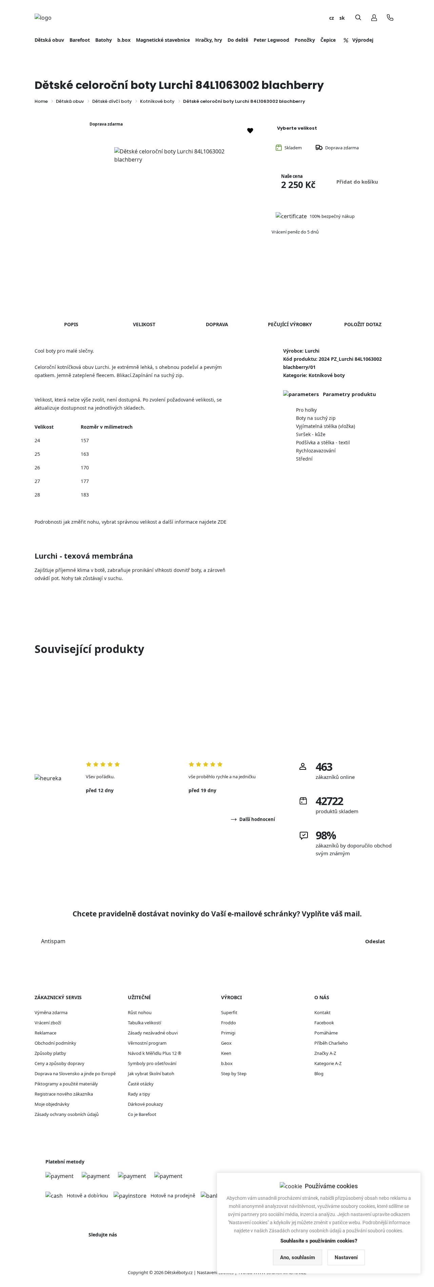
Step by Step (233, 1073)
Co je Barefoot (142, 1114)
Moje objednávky (52, 1104)
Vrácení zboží (48, 1023)
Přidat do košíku (357, 181)
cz (331, 18)
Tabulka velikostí (144, 1023)
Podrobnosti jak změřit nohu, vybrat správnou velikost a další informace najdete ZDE (130, 522)
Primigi (228, 1033)
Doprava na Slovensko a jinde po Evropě (75, 1073)
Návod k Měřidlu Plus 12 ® (154, 1053)
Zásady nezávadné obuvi (153, 1033)
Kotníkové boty (157, 101)
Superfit (229, 1012)
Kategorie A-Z (327, 1063)
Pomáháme (326, 1033)
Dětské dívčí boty (112, 101)
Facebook (324, 1023)
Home (41, 101)
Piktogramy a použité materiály (66, 1084)
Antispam (53, 941)
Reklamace (45, 1033)
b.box (227, 1063)
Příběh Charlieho (331, 1043)
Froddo (228, 1023)
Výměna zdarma (51, 1012)
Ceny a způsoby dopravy (59, 1063)
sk (342, 18)
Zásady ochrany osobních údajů (67, 1114)
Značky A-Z (325, 1053)
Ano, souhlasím (297, 1257)
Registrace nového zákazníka (64, 1094)
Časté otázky (141, 1084)
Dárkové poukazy (145, 1104)
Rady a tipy (139, 1094)
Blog (318, 1073)
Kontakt (322, 1012)
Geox (226, 1043)
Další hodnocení (257, 819)
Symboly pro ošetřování (152, 1063)
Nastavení (346, 1257)
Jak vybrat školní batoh (151, 1073)
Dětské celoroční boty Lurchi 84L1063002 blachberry (244, 101)
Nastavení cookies (215, 1272)
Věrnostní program (147, 1043)
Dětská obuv (70, 101)
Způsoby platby (50, 1053)
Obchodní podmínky (55, 1043)
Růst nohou (140, 1012)
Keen (226, 1053)
